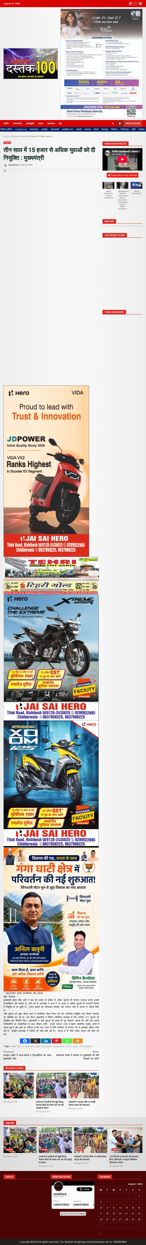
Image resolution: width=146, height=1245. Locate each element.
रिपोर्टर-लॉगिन (6, 129)
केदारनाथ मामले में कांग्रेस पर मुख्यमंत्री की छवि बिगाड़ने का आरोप (77, 1055)
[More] (78, 1040)
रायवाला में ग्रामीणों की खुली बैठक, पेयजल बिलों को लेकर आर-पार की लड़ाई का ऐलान (51, 1085)
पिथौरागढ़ (125, 129)
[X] (35, 1040)
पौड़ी (133, 129)
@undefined (58, 1196)
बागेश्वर (142, 129)
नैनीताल (114, 129)
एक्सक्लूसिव (30, 123)
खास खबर (51, 123)
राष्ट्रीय (6, 123)
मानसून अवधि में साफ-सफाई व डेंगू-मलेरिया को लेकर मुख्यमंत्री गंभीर (27, 1055)
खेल (60, 123)
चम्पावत (88, 129)
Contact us (21, 129)
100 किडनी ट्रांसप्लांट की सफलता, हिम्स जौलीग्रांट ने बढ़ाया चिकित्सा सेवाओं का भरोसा (125, 1140)
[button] (108, 192)
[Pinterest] (57, 1040)
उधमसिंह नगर (67, 129)
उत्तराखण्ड (34, 129)
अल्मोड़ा (44, 129)
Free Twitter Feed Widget (74, 1214)
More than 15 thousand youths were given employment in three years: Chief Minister (52, 1046)
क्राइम (40, 123)
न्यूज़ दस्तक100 (13, 165)
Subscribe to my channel (124, 175)
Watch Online (133, 123)
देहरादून (105, 129)
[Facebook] (25, 1040)
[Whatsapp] (67, 1040)
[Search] (113, 123)
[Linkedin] (46, 1040)
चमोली (78, 129)
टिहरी (96, 129)
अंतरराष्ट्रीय (17, 123)
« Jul (100, 1233)
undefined (60, 1194)
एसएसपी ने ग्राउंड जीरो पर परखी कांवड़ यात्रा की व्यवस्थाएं (84, 1085)
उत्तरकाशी (55, 129)
